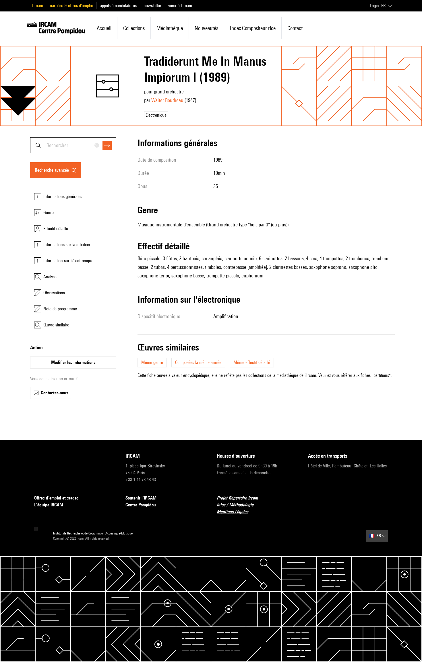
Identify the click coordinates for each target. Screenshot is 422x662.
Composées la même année (198, 362)
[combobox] (73, 145)
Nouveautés (206, 28)
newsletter (152, 5)
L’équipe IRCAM (48, 505)
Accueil (104, 28)
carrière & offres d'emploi (71, 5)
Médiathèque (169, 28)
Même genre (152, 362)
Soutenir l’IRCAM (140, 498)
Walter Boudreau (167, 100)
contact (295, 28)
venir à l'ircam (180, 5)
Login (374, 5)
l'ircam (37, 5)
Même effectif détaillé (251, 362)
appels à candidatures (118, 5)
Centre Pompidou (140, 505)
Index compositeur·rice (253, 28)
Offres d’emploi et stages (56, 498)
